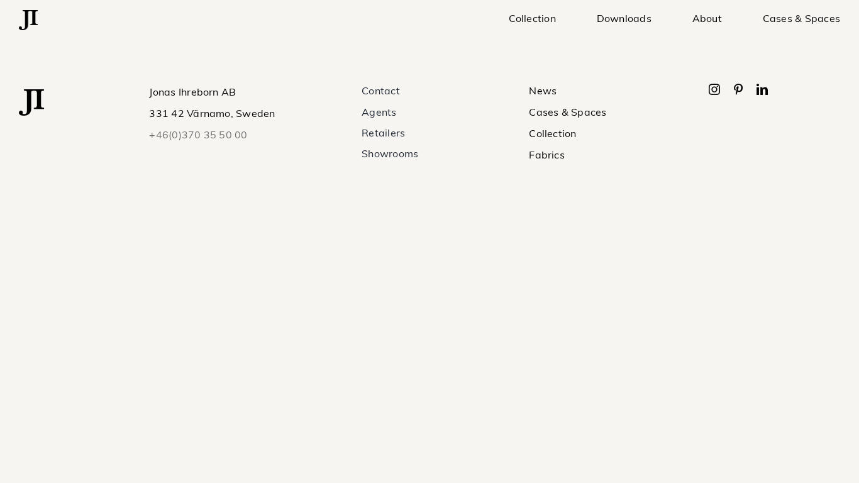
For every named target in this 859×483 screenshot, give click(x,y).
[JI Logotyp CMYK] (28, 15)
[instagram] (714, 89)
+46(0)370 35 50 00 (198, 136)
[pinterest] (738, 89)
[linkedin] (762, 89)
